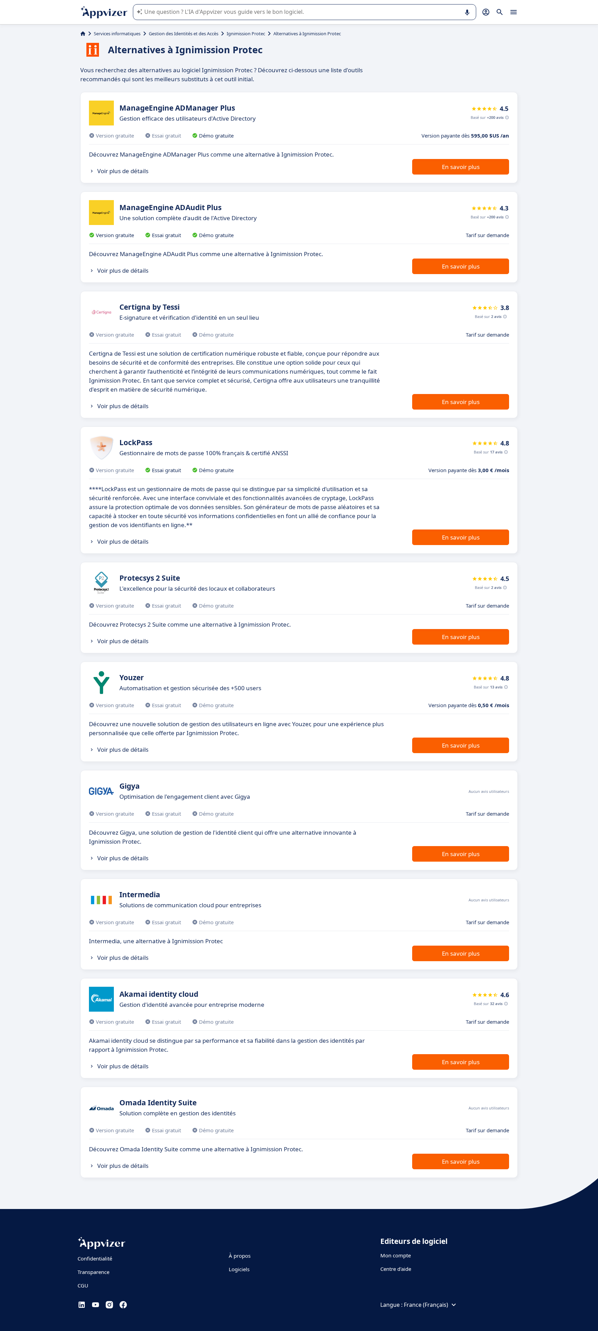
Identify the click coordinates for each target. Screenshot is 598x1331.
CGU (83, 1285)
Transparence (93, 1271)
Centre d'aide (395, 1268)
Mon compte (395, 1255)
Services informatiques (117, 33)
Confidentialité (95, 1258)
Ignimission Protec (246, 33)
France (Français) (426, 1305)
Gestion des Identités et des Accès (183, 33)
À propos (240, 1255)
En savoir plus (461, 167)
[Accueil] (82, 33)
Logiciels (239, 1269)
